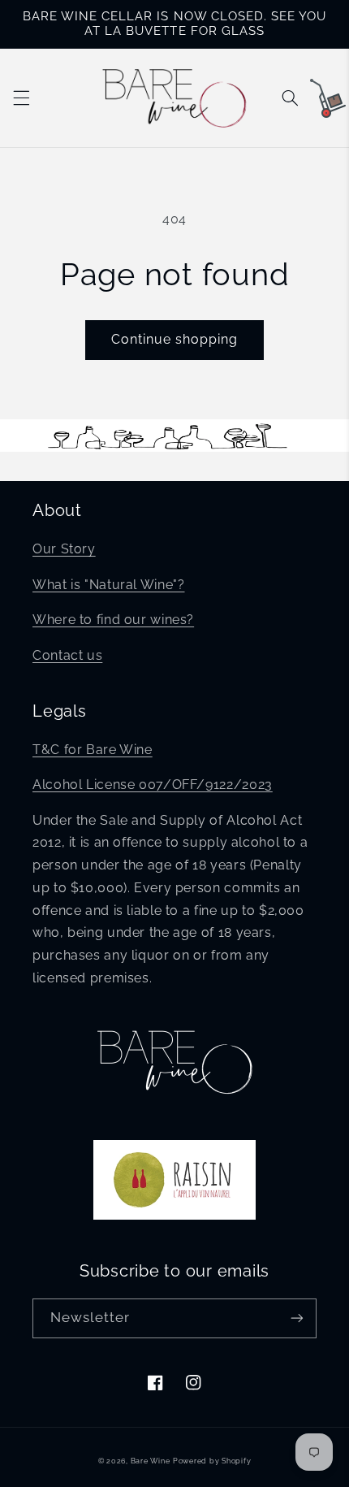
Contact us (67, 655)
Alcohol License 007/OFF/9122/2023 (152, 784)
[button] (21, 97)
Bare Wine (150, 1461)
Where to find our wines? (113, 619)
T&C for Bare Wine (92, 749)
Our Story (64, 549)
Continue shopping (175, 339)
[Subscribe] (297, 1318)
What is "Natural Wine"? (108, 584)
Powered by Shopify (212, 1461)
